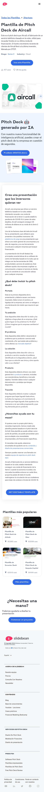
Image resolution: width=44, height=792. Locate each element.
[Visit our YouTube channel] (5, 787)
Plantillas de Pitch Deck (14, 767)
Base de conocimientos (13, 704)
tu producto (17, 374)
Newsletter (9, 683)
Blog (7, 700)
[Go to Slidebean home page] (4, 4)
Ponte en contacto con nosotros (31, 781)
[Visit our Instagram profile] (38, 787)
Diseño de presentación (13, 742)
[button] (39, 4)
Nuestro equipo (10, 672)
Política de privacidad (8, 781)
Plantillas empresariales (13, 763)
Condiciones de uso (19, 781)
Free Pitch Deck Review (14, 770)
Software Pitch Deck (12, 759)
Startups (27, 18)
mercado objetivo (24, 344)
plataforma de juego (12, 239)
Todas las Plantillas (11, 18)
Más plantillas (22, 582)
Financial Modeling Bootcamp (16, 715)
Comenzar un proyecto (22, 620)
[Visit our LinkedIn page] (14, 787)
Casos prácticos (11, 711)
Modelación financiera (13, 739)
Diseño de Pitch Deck (13, 735)
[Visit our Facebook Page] (30, 787)
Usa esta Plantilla (22, 63)
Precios (8, 676)
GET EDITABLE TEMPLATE (22, 492)
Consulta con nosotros (13, 679)
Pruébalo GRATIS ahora (15, 153)
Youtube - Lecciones (12, 707)
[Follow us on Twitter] (22, 787)
